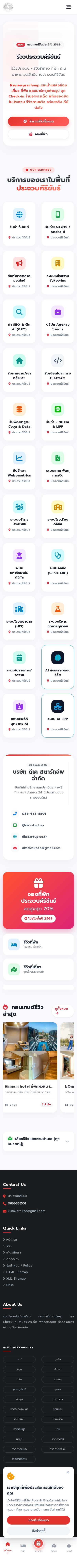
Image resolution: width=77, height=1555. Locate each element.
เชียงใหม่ (19, 1419)
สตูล (19, 1369)
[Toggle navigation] (69, 7)
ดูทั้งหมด (61, 1008)
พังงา (57, 1369)
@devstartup (33, 825)
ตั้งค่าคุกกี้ (38, 1531)
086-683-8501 (34, 813)
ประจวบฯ (58, 1399)
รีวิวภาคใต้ (58, 1439)
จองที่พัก (41, 134)
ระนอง (58, 1379)
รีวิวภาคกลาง (58, 1449)
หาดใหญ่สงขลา (19, 1409)
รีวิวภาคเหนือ (19, 1449)
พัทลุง (19, 1399)
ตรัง (19, 1379)
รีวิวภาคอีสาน (19, 1459)
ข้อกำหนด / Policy (19, 1265)
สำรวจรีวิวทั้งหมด (41, 121)
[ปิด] (67, 1473)
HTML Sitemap (17, 1272)
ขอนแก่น (58, 1409)
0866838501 (17, 1203)
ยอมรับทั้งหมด (38, 1520)
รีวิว (8, 1246)
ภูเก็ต (58, 1359)
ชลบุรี (19, 1439)
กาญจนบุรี (19, 1429)
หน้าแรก (11, 1239)
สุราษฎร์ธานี (19, 1389)
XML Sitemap (16, 1278)
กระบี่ (19, 1359)
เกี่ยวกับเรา (13, 1252)
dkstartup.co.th (34, 836)
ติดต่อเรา (12, 1259)
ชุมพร (57, 1389)
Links (10, 1285)
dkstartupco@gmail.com (41, 848)
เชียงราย (58, 1419)
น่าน (58, 1429)
